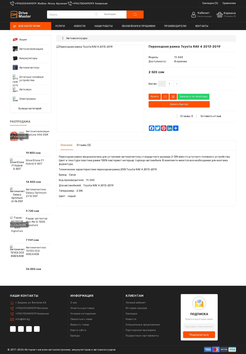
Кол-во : (153, 84)
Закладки (131, 313)
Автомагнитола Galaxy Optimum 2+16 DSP (36, 193)
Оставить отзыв (211, 116)
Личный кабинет (136, 302)
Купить (155, 96)
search (135, 15)
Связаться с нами (81, 319)
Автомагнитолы (29, 67)
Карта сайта (78, 330)
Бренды (75, 335)
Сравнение (229, 3)
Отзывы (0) (84, 145)
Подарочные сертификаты (142, 335)
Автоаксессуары (76, 38)
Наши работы (104, 26)
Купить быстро (179, 104)
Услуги (60, 26)
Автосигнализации (31, 49)
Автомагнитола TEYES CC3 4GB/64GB (36, 251)
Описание (66, 145)
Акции (23, 39)
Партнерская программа (141, 330)
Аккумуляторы (28, 58)
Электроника (27, 98)
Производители (175, 26)
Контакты (201, 26)
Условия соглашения (83, 313)
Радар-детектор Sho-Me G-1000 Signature (37, 222)
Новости (80, 26)
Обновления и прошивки (138, 26)
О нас (73, 302)
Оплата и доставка (82, 308)
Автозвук (25, 89)
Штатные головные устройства (31, 79)
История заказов (136, 308)
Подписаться (199, 334)
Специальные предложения (143, 324)
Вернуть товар (79, 324)
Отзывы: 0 (186, 116)
